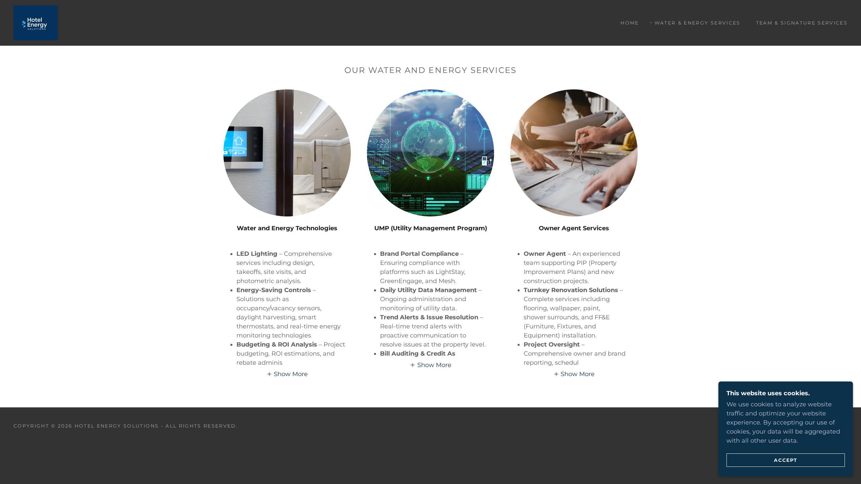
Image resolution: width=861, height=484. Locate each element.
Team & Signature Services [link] (802, 23)
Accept (785, 460)
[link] (35, 22)
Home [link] (630, 23)
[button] (287, 374)
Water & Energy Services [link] (697, 23)
